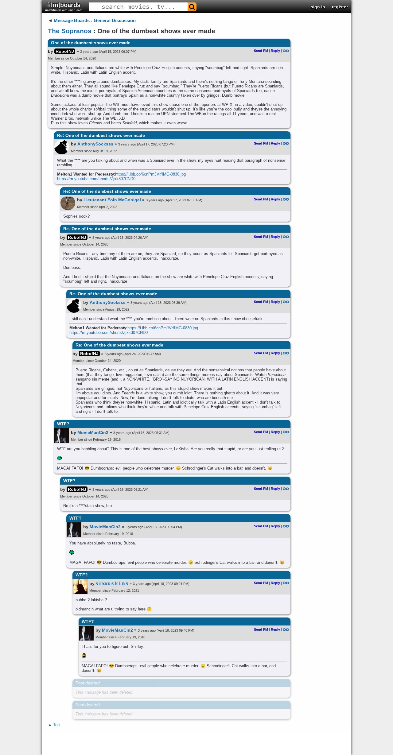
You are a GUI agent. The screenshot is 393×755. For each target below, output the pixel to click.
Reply (275, 50)
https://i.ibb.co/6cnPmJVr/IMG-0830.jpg (150, 174)
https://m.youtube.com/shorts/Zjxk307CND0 (96, 178)
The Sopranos (69, 30)
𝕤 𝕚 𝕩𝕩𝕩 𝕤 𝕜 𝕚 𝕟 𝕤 (112, 583)
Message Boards (72, 20)
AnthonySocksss (95, 143)
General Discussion (115, 20)
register (340, 6)
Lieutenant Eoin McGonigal (112, 199)
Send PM (261, 50)
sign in (318, 6)
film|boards (63, 7)
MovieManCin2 (92, 432)
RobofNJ (65, 51)
